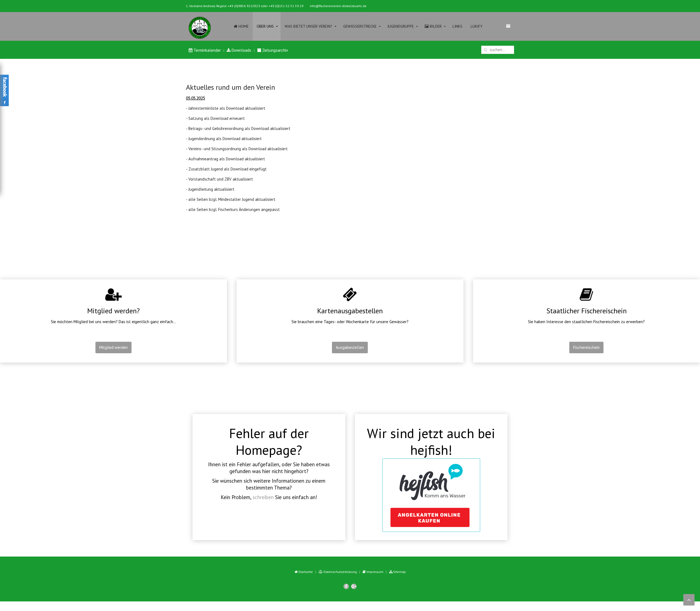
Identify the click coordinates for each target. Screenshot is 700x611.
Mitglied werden (113, 347)
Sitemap (399, 572)
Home (243, 26)
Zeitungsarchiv (274, 50)
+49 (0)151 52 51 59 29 (286, 6)
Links (457, 26)
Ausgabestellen (350, 347)
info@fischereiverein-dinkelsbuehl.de (338, 6)
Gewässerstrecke (360, 26)
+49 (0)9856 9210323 (244, 6)
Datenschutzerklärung (340, 572)
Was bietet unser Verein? (308, 26)
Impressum (374, 572)
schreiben (263, 497)
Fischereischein (586, 347)
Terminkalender (206, 50)
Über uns (265, 26)
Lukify (476, 26)
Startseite (305, 572)
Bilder (435, 26)
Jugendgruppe (400, 26)
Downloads (241, 50)
